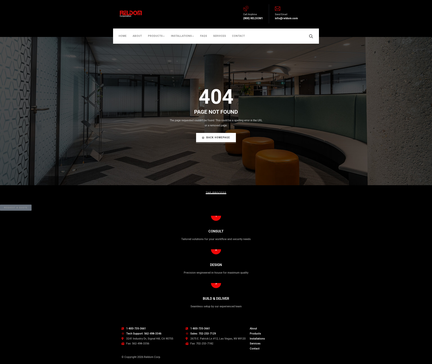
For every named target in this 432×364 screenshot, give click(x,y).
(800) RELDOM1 (253, 18)
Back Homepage (218, 137)
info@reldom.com (286, 18)
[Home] (131, 14)
